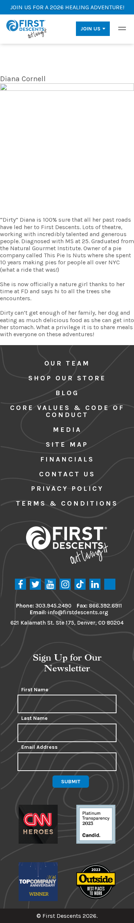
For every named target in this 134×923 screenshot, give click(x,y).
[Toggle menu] (122, 28)
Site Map (67, 444)
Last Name (34, 718)
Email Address (39, 747)
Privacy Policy (67, 488)
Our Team (67, 363)
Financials (67, 459)
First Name (34, 690)
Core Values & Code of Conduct (67, 411)
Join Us (90, 29)
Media (67, 430)
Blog (67, 393)
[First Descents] (27, 28)
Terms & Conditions (67, 503)
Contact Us (67, 474)
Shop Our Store (67, 378)
